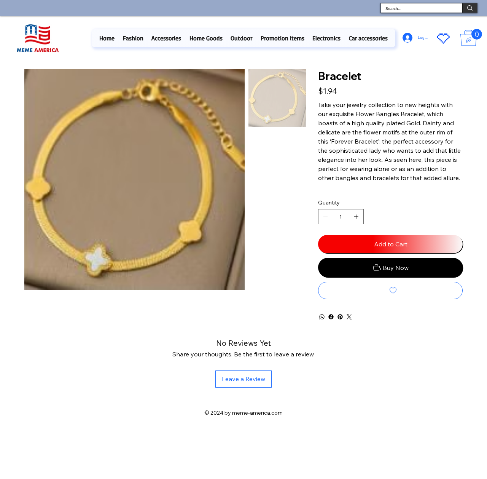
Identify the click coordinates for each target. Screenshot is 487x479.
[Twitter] (349, 317)
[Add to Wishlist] (390, 290)
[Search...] (469, 8)
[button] (133, 38)
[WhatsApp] (322, 317)
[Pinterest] (340, 317)
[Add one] (356, 216)
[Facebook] (331, 317)
